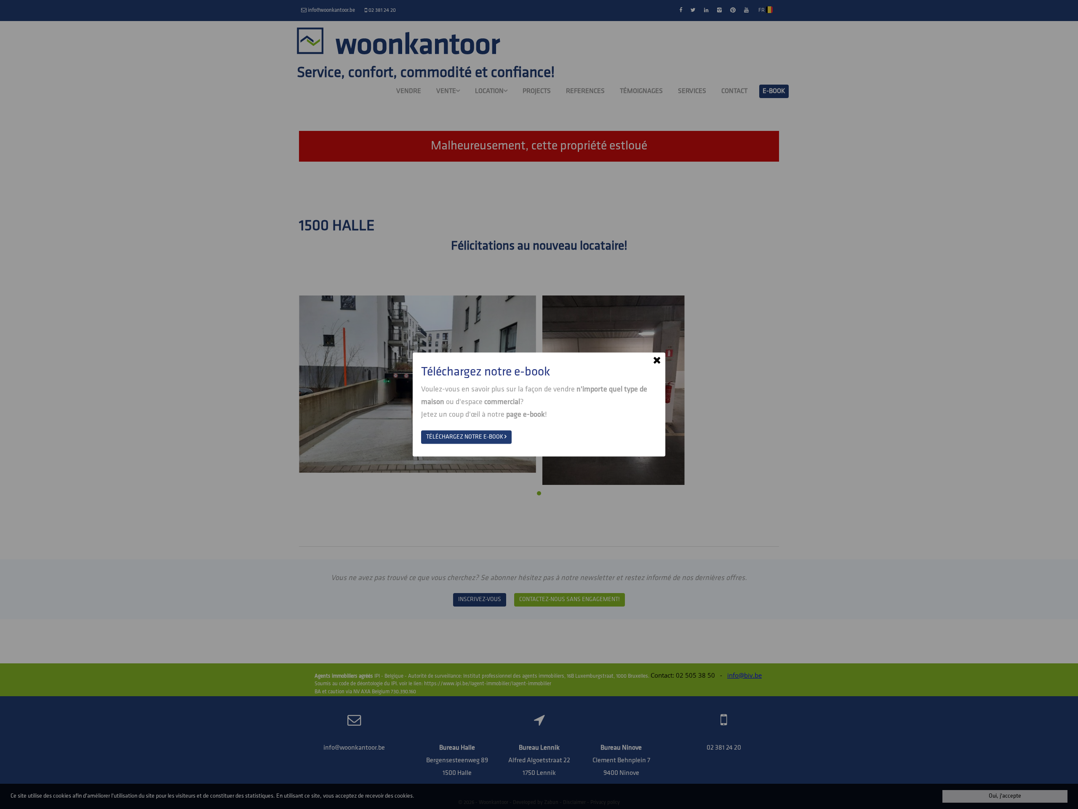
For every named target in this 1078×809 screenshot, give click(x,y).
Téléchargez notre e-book (465, 437)
